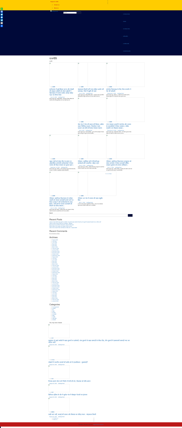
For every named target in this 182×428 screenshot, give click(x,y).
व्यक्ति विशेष (54, 318)
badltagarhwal (61, 97)
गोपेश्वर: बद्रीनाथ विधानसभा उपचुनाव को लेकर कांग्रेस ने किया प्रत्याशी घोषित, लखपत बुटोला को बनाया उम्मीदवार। (118, 163)
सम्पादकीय (126, 51)
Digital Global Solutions (98, 424)
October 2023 (55, 288)
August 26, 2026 (53, 344)
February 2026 (55, 248)
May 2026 (54, 244)
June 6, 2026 (82, 93)
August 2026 (55, 240)
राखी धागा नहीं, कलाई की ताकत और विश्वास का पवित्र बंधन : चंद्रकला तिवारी (63, 227)
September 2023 (56, 289)
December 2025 (56, 251)
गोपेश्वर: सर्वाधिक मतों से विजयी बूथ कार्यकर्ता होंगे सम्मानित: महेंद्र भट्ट (88, 162)
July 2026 (54, 241)
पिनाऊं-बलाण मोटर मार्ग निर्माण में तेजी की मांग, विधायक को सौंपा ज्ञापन (61, 224)
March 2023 (55, 298)
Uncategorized (55, 307)
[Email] (1, 23)
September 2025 (56, 255)
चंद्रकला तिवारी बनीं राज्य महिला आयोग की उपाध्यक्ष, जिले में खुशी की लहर (91, 90)
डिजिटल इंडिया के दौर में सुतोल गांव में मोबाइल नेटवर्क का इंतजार (60, 226)
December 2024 (56, 268)
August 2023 (55, 291)
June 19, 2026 (53, 97)
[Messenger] (1, 17)
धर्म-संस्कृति (54, 314)
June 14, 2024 (53, 208)
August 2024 (55, 274)
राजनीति (126, 43)
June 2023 (54, 294)
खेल (124, 21)
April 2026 (54, 245)
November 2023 (56, 286)
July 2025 (54, 258)
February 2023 (55, 299)
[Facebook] (1, 11)
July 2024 (54, 275)
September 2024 (56, 272)
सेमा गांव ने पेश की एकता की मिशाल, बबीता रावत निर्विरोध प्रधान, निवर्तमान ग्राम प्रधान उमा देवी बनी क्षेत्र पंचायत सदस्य (91, 126)
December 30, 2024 (112, 130)
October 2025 (55, 254)
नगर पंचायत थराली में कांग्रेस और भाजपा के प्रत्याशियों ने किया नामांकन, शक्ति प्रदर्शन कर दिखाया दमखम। (118, 126)
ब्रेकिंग (125, 36)
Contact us (56, 4)
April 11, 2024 (82, 202)
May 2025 (54, 261)
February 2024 (55, 282)
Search (51, 213)
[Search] (63, 11)
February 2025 (55, 265)
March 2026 (55, 247)
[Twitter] (1, 14)
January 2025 (55, 267)
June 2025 (54, 259)
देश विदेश (126, 29)
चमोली (53, 311)
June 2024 (54, 277)
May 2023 (54, 295)
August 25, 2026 (53, 364)
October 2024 (55, 271)
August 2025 (55, 257)
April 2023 (54, 296)
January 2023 (55, 301)
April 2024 (54, 279)
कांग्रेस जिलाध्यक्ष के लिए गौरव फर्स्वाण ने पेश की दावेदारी (118, 90)
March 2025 (55, 264)
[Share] (1, 25)
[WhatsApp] (1, 8)
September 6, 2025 (111, 93)
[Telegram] (1, 20)
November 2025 (56, 252)
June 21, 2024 (82, 165)
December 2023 (56, 285)
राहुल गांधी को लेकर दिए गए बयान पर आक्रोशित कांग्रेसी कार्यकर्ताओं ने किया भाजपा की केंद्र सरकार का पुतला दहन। (61, 163)
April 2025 (54, 262)
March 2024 (55, 281)
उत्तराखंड (126, 14)
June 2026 (54, 242)
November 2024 (56, 269)
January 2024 (55, 284)
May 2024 (54, 278)
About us (56, 8)
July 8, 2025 (82, 130)
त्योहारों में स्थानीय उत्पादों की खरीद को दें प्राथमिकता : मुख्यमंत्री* (61, 223)
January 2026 (55, 249)
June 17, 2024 (110, 167)
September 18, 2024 (55, 167)
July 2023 (54, 292)
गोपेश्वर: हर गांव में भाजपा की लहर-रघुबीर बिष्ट (90, 199)
